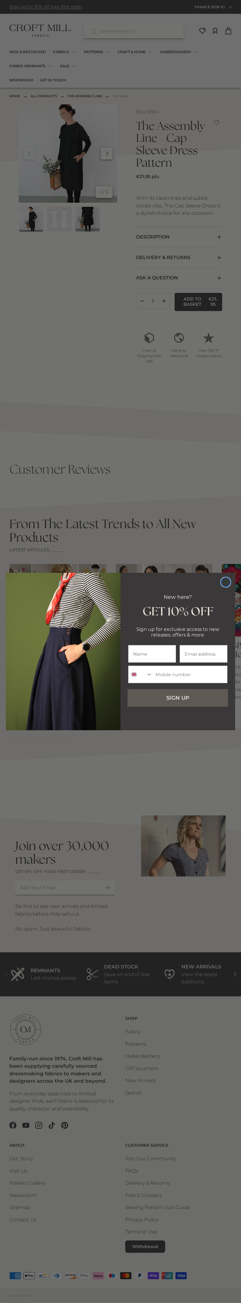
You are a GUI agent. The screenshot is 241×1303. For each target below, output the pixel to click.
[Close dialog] (225, 582)
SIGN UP (177, 698)
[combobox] (140, 674)
